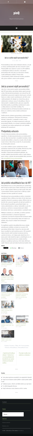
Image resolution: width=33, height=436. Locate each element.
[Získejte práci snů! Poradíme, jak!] (22, 258)
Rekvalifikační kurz (23, 347)
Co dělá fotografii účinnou (10, 386)
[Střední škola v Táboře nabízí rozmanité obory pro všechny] (7, 304)
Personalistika (25, 345)
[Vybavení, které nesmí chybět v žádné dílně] (7, 334)
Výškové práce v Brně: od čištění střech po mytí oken (17, 384)
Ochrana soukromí (6, 422)
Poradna (11, 345)
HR (20, 345)
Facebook (4, 402)
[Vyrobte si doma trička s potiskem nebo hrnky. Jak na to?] (7, 319)
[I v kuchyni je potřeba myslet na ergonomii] (22, 319)
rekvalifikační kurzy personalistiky (13, 158)
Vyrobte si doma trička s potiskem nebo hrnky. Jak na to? (7, 325)
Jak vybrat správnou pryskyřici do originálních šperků (17, 377)
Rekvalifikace (13, 347)
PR (20, 60)
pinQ (16, 12)
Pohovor (7, 347)
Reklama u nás (5, 426)
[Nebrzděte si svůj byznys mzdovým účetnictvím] (7, 258)
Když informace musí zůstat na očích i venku (15, 388)
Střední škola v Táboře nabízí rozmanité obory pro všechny (6, 310)
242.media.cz (21, 430)
